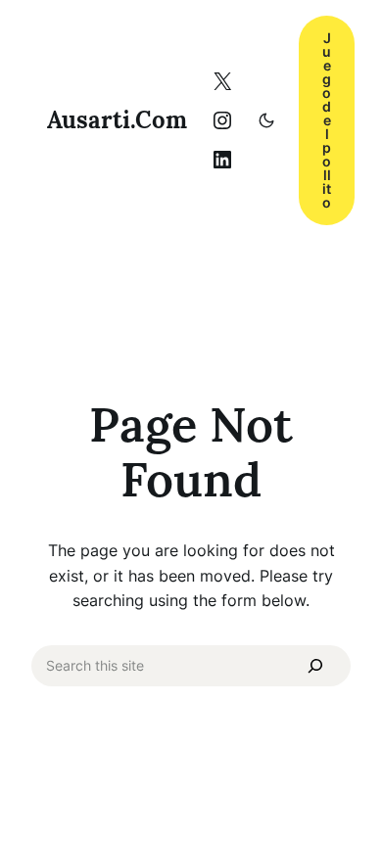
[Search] (315, 665)
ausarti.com (117, 120)
